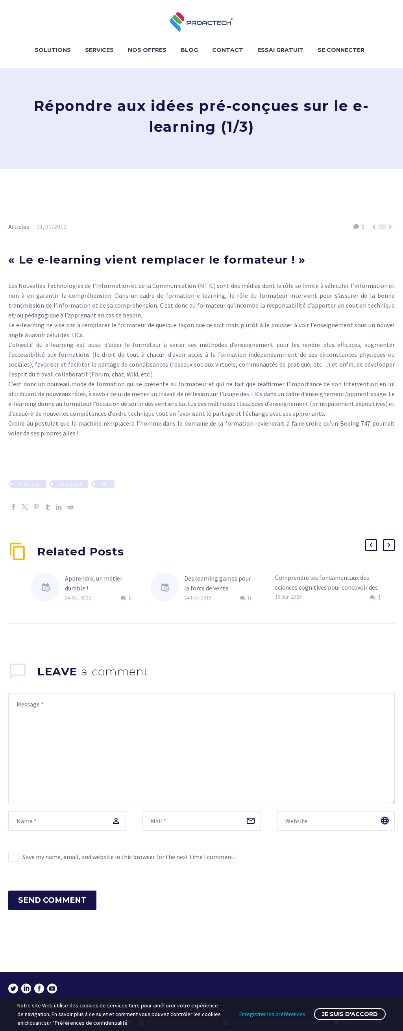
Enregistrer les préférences (272, 1014)
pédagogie (70, 484)
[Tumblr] (47, 507)
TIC (104, 484)
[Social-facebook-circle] (39, 989)
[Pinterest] (36, 507)
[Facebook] (13, 507)
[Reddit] (70, 507)
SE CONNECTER (341, 49)
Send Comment (52, 900)
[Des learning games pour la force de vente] (167, 588)
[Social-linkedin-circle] (26, 989)
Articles (18, 227)
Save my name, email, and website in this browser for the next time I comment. (128, 857)
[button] (371, 545)
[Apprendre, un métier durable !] (48, 588)
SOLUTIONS (53, 49)
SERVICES (99, 49)
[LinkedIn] (59, 507)
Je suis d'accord (350, 1014)
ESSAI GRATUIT (280, 49)
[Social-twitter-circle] (13, 989)
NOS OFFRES (147, 49)
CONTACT (227, 49)
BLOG (189, 49)
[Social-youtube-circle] (52, 989)
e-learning (29, 484)
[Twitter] (25, 507)
